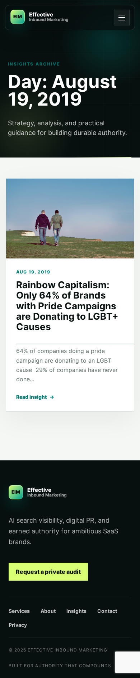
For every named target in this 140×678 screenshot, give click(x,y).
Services (19, 611)
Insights (76, 611)
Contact (107, 611)
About (48, 611)
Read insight (35, 397)
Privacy (18, 625)
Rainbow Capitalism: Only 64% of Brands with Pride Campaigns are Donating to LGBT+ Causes (67, 305)
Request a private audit (48, 571)
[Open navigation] (122, 17)
